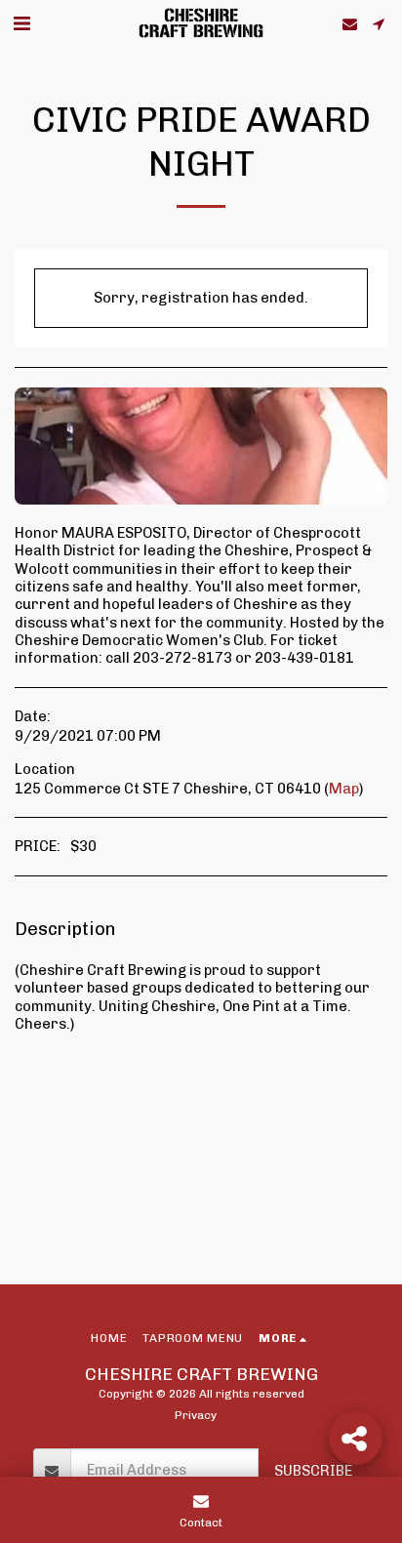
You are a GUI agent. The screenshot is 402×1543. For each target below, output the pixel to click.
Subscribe (313, 1471)
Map (344, 788)
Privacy (196, 1415)
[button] (21, 23)
